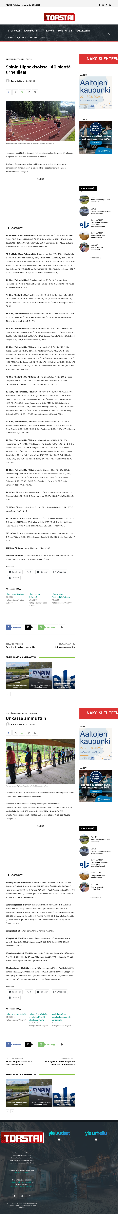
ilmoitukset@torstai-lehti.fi (22, 1187)
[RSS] (106, 5)
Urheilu (28, 59)
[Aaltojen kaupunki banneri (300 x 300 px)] (95, 108)
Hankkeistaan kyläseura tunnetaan (17, 686)
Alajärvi (94, 245)
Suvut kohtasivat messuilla (20, 647)
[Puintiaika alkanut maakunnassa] (84, 235)
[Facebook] (99, 5)
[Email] (35, 92)
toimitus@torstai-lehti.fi (20, 1182)
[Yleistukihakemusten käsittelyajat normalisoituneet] (64, 675)
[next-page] (12, 694)
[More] (62, 627)
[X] (110, 5)
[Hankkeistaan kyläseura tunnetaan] (17, 675)
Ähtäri (40, 682)
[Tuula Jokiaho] (8, 81)
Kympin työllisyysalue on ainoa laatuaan (41, 686)
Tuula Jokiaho (17, 81)
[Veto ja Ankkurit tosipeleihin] (84, 247)
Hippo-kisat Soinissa (15, 594)
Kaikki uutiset (12, 59)
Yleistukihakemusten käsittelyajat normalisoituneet (64, 685)
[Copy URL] (28, 92)
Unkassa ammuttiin (65, 647)
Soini (21, 59)
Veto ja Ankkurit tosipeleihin (97, 248)
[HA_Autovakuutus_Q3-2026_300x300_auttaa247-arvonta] (95, 153)
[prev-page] (7, 694)
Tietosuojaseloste (22, 1172)
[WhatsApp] (22, 92)
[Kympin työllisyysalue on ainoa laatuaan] (40, 675)
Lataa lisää (95, 258)
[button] (109, 34)
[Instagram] (103, 5)
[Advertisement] (40, 201)
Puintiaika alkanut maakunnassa (98, 236)
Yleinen (17, 682)
